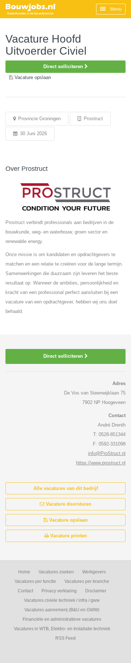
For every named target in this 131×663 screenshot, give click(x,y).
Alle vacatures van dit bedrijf (65, 488)
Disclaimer (95, 590)
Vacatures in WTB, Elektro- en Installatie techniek (62, 628)
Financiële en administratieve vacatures (62, 619)
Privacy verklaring (59, 590)
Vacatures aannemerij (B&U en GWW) (61, 609)
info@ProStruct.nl (107, 453)
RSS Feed (65, 638)
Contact (25, 590)
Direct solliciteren (63, 66)
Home (24, 571)
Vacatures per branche (86, 581)
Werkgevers (94, 571)
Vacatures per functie (35, 581)
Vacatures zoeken (56, 571)
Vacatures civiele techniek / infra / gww (62, 600)
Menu (115, 9)
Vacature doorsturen (67, 504)
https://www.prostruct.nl (101, 463)
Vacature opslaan (68, 520)
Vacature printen (68, 535)
